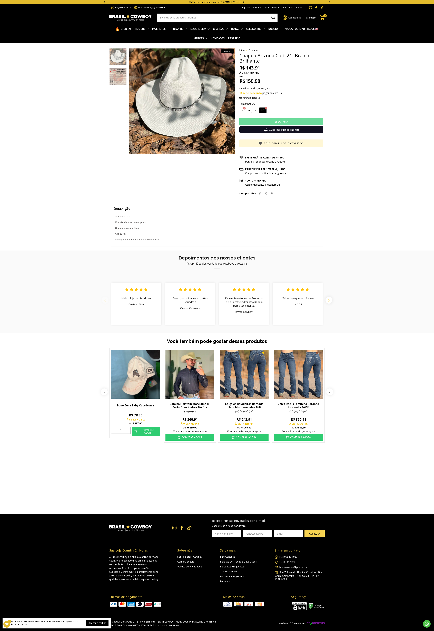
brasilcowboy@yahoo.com (151, 7)
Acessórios (253, 29)
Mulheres (159, 29)
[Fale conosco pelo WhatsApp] (427, 624)
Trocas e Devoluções (275, 7)
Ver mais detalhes (251, 97)
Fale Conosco (227, 556)
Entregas (225, 581)
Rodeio (273, 29)
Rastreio (234, 38)
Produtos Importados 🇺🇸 (301, 29)
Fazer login (310, 17)
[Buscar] (273, 17)
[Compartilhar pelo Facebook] (259, 193)
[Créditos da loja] (315, 623)
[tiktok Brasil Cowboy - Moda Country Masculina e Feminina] (322, 7)
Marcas (199, 38)
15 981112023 (287, 562)
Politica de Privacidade (189, 566)
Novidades (218, 38)
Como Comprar (228, 571)
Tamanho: (247, 103)
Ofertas (126, 29)
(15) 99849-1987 (123, 7)
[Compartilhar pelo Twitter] (265, 193)
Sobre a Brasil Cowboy (189, 556)
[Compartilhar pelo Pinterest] (271, 193)
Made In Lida (198, 29)
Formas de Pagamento (232, 576)
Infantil (177, 29)
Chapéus (218, 29)
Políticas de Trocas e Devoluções (238, 561)
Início (242, 50)
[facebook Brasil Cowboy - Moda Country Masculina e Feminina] (316, 7)
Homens (140, 29)
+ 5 (251, 411)
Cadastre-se (294, 17)
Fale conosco (295, 7)
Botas (235, 29)
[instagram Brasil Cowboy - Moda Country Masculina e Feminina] (310, 7)
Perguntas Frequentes (232, 566)
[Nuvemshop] (292, 623)
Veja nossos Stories (252, 7)
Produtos (253, 50)
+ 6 (305, 411)
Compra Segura (185, 561)
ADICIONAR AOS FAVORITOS (284, 143)
